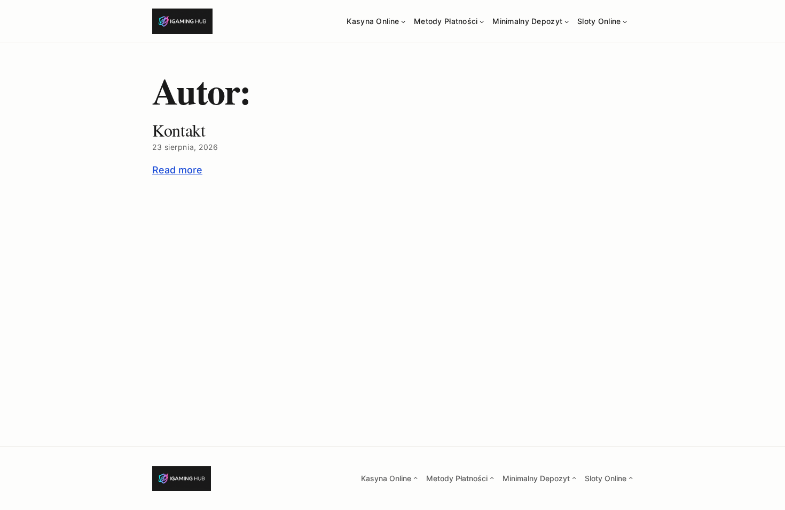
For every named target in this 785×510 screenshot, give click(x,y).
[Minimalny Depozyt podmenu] (566, 21)
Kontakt (179, 130)
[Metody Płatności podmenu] (482, 21)
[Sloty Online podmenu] (625, 21)
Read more (177, 170)
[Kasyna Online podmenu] (403, 21)
